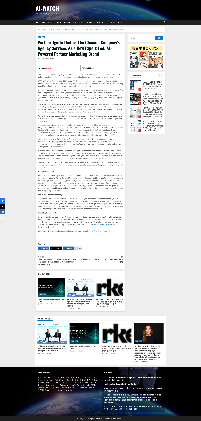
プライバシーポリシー (116, 22)
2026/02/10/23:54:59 (47, 58)
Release (89, 22)
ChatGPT (51, 22)
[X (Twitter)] (2, 206)
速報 (37, 22)
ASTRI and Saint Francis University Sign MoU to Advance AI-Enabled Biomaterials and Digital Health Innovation (80, 287)
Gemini (59, 22)
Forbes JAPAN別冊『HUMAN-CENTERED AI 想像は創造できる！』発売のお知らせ (135, 85)
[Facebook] (2, 201)
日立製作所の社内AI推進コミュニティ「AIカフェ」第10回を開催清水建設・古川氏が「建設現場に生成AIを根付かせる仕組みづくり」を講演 (135, 99)
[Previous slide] (159, 75)
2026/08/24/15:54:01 (141, 362)
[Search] (164, 22)
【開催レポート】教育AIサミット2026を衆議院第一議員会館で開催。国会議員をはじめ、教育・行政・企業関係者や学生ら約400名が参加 (135, 112)
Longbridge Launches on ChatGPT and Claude (51, 287)
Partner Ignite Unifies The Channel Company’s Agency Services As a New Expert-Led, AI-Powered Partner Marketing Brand (57, 261)
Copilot (67, 22)
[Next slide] (162, 75)
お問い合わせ (101, 22)
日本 (74, 22)
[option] (146, 86)
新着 (39, 37)
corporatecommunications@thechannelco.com (91, 231)
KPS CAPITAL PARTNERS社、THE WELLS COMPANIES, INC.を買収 (102, 259)
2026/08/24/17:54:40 (104, 306)
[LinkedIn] (2, 211)
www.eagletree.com (102, 224)
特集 (43, 22)
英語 (43, 37)
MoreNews (108, 419)
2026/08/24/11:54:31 (151, 89)
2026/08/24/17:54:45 (46, 304)
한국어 (103, 294)
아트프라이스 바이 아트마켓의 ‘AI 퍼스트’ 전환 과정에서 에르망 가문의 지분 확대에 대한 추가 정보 (109, 287)
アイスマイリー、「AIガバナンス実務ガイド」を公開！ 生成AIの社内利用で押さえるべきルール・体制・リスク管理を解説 (135, 126)
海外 (80, 22)
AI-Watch (47, 8)
